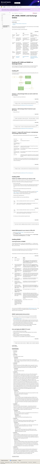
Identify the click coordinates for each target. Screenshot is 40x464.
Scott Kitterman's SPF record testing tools (26, 105)
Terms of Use (30, 462)
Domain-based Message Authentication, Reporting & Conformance (34, 57)
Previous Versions (7, 462)
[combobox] (5, 14)
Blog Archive (16, 13)
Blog (11, 462)
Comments (14, 24)
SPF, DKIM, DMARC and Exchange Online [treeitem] (6, 26)
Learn (13, 13)
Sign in (38, 6)
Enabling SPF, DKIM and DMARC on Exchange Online (19, 23)
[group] (26, 117)
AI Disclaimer (2, 462)
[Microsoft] (1, 6)
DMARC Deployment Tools (32, 308)
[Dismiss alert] (38, 1)
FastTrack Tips (20, 13)
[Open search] (36, 7)
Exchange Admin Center (19, 232)
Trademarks (34, 462)
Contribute (14, 462)
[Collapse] (9, 12)
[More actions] (38, 13)
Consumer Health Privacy (23, 462)
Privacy (18, 462)
